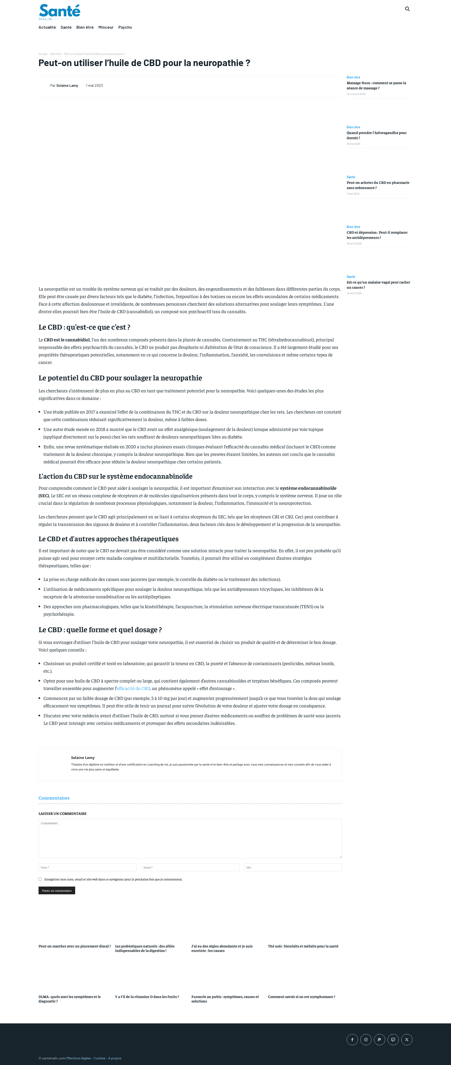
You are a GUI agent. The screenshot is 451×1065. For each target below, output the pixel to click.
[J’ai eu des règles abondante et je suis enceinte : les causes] (228, 922)
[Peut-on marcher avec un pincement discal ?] (76, 922)
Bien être (56, 53)
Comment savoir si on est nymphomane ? (301, 996)
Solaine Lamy (67, 85)
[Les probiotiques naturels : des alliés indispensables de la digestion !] (152, 922)
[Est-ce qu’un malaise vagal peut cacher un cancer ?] (379, 261)
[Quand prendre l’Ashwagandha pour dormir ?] (379, 112)
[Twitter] (406, 1039)
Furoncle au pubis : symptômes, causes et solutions (225, 998)
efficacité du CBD (133, 688)
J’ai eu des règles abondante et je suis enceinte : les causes (222, 948)
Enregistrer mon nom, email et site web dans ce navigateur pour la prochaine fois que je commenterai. (113, 879)
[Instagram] (366, 1039)
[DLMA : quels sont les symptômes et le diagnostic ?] (76, 973)
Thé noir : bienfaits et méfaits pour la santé (303, 945)
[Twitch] (393, 1039)
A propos (114, 1058)
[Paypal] (379, 1039)
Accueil (43, 53)
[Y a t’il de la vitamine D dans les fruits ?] (152, 973)
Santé (351, 177)
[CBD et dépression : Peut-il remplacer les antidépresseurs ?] (379, 211)
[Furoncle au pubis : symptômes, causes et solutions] (228, 973)
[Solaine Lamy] (44, 85)
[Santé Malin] (60, 12)
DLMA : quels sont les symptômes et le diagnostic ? (70, 998)
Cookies (99, 1058)
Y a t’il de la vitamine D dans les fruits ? (147, 996)
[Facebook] (352, 1039)
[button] (407, 9)
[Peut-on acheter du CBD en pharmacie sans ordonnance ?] (379, 162)
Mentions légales (79, 1058)
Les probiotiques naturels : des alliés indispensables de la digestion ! (145, 948)
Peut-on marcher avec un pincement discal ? (75, 945)
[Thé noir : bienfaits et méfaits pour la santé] (305, 922)
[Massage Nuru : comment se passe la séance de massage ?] (379, 62)
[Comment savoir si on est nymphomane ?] (305, 973)
